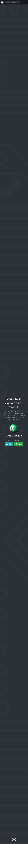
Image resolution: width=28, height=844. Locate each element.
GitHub (19, 444)
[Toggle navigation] (24, 2)
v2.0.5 (10, 444)
